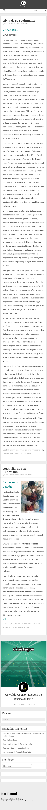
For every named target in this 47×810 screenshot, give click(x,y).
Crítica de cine (12, 23)
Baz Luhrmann (9, 450)
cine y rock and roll (35, 450)
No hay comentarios (23, 23)
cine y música (21, 450)
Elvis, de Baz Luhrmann (19, 20)
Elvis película (28, 453)
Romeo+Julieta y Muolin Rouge (16, 627)
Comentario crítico (14, 474)
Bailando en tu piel (19, 623)
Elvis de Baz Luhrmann (12, 453)
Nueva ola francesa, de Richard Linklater (17, 744)
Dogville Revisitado (10, 740)
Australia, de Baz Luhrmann (14, 470)
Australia (6, 623)
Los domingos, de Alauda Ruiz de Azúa (17, 752)
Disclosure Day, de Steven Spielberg (16, 748)
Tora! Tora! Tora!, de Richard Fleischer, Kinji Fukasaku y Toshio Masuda (23, 734)
